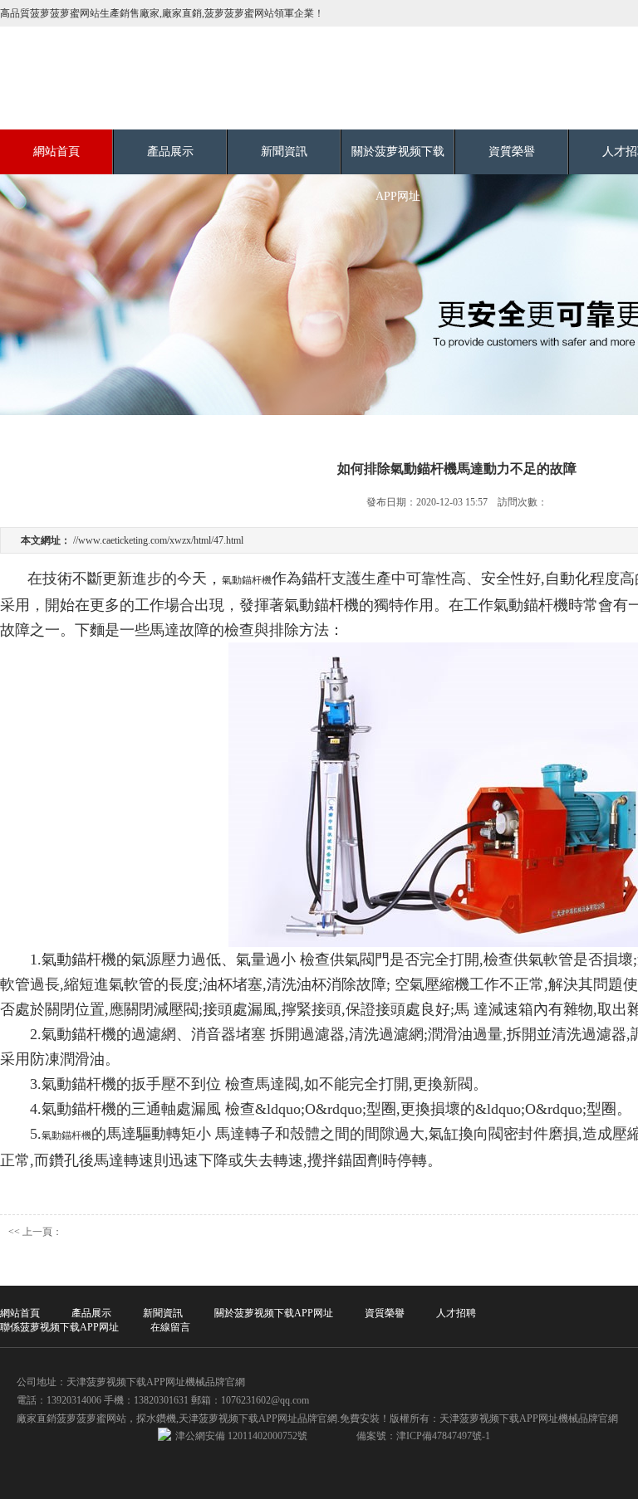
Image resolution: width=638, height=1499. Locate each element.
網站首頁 (56, 151)
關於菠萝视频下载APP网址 (397, 174)
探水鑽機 (156, 1418)
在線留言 (170, 1327)
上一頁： (42, 1232)
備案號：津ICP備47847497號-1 (423, 1436)
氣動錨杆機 (247, 580)
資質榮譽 (511, 151)
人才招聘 (456, 1313)
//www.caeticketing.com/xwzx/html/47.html (158, 540)
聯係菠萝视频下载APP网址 (59, 1327)
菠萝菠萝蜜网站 (91, 1418)
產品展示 (170, 151)
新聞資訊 (284, 151)
